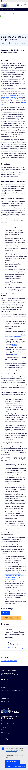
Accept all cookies (12, 761)
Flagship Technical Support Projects (11, 13)
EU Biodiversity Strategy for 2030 (17, 95)
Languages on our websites (8, 727)
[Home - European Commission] (5, 5)
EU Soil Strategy (5, 97)
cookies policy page (11, 750)
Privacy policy (5, 733)
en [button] (18, 5)
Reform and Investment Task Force (10, 690)
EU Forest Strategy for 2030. (9, 99)
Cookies (3, 730)
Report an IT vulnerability (8, 724)
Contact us (4, 721)
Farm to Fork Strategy (16, 97)
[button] (10, 648)
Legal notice (4, 736)
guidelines (14, 344)
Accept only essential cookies (16, 766)
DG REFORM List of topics (11, 618)
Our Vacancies (5, 701)
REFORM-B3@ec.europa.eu (9, 660)
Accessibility (4, 739)
